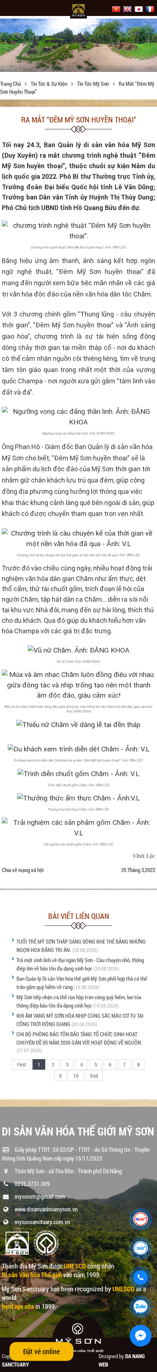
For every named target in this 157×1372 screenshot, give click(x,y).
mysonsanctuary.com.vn (42, 1222)
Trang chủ (11, 83)
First (21, 1064)
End (94, 1075)
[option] (78, 45)
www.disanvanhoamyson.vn (46, 1209)
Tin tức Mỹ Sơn (93, 83)
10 (75, 1075)
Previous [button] (6, 47)
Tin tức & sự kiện (49, 83)
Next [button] (150, 47)
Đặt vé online (41, 1351)
